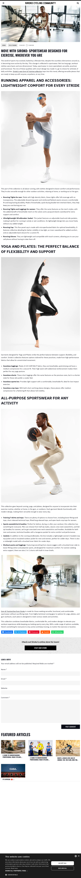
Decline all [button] (62, 868)
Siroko (4, 45)
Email (3, 679)
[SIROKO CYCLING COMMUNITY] (40, 3)
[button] (27, 870)
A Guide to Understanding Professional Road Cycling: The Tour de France (39, 759)
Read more (14, 868)
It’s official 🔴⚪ (8, 779)
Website (4, 688)
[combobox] (76, 856)
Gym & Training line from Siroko (13, 611)
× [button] (78, 856)
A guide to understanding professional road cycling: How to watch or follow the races (12, 756)
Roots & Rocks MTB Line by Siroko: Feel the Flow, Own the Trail (67, 759)
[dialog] (40, 865)
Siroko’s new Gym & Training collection (27, 71)
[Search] (78, 3)
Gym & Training (13, 45)
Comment (5, 697)
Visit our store (40, 647)
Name (4, 669)
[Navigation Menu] (3, 3)
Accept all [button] (62, 863)
